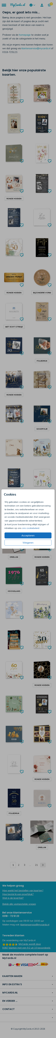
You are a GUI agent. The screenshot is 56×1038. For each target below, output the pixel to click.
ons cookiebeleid (30, 528)
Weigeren (28, 542)
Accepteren (28, 535)
